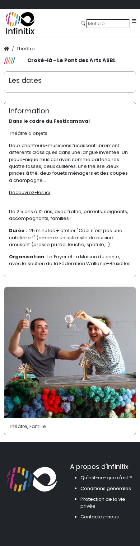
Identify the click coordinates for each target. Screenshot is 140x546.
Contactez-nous (99, 516)
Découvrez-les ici (29, 192)
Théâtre (26, 48)
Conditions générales (105, 488)
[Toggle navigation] (134, 21)
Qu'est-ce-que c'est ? (106, 477)
